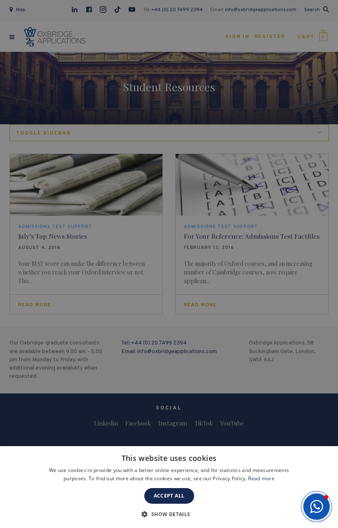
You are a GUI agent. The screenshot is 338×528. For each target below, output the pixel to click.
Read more (261, 478)
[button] (316, 506)
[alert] (169, 264)
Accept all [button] (169, 495)
